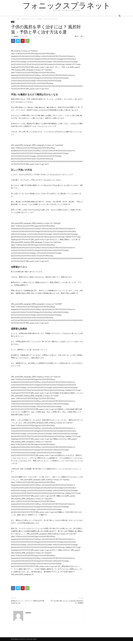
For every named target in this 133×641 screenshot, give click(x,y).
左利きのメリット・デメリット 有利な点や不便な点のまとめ (27, 602)
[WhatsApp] (27, 41)
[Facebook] (13, 41)
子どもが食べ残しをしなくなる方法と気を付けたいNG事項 (67, 602)
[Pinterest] (23, 41)
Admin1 (16, 36)
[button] (119, 16)
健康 (18, 19)
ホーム (13, 19)
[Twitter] (18, 41)
